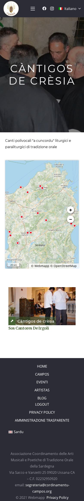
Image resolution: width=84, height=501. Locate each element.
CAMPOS (42, 374)
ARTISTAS (42, 390)
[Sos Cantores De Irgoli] (42, 306)
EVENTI (42, 382)
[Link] (11, 8)
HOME (42, 366)
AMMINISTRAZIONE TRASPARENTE (42, 420)
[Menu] (33, 8)
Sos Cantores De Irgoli (28, 328)
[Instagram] (52, 8)
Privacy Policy (57, 497)
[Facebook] (44, 8)
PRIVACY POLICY (42, 412)
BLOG (42, 398)
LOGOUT (42, 404)
